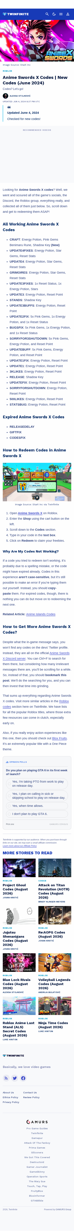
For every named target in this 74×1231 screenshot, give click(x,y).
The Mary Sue (37, 1181)
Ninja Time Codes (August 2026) (53, 1025)
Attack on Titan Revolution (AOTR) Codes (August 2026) (54, 891)
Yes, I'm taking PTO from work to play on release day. (38, 783)
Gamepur (37, 1138)
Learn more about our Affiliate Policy (20, 846)
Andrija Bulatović (49, 992)
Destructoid (37, 1162)
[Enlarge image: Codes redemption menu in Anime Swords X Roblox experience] (66, 467)
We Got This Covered (37, 1157)
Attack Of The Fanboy (37, 1142)
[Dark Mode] (54, 14)
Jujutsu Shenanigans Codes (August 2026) (15, 938)
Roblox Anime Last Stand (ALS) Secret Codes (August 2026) (18, 1029)
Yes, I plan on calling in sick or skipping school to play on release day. (38, 795)
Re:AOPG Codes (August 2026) (51, 934)
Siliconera (37, 1152)
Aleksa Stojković (13, 992)
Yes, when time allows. (27, 806)
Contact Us (30, 1092)
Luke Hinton (10, 1039)
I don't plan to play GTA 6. (29, 814)
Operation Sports (37, 1176)
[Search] (47, 14)
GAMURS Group (63, 1209)
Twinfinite (37, 1133)
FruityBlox (37, 1191)
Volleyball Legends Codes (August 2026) (54, 984)
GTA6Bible (37, 1200)
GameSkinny (37, 1171)
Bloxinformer (37, 1195)
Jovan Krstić (10, 897)
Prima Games (37, 1147)
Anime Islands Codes (40, 614)
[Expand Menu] (60, 14)
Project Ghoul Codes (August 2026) (15, 889)
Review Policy (31, 1097)
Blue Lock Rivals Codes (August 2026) (16, 984)
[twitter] (14, 1078)
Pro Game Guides (37, 1128)
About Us (8, 1092)
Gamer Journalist (37, 1167)
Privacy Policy (11, 1102)
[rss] (6, 1078)
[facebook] (23, 1078)
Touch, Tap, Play (37, 1186)
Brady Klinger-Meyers (51, 902)
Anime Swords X (30, 513)
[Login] (67, 14)
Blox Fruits (59, 738)
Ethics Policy (10, 1097)
